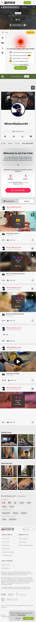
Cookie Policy (22, 615)
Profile (3, 143)
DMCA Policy (5, 545)
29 (5, 380)
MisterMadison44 (14, 207)
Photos (17, 143)
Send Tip (12, 240)
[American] (9, 502)
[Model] (33, 88)
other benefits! (24, 65)
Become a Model (23, 538)
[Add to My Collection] (32, 240)
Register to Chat (20, 68)
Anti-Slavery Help (6, 555)
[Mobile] (15, 502)
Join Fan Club (19, 190)
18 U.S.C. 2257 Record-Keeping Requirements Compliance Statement (17, 606)
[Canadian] (3, 502)
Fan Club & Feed (27, 143)
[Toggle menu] (2, 2)
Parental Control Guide (8, 552)
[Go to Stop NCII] (12, 599)
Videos (25, 7)
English (27, 529)
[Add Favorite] (3, 32)
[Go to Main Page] (11, 3)
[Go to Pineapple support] (3, 599)
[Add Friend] (22, 136)
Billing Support (6, 568)
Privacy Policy (6, 538)
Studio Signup (22, 542)
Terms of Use (5, 542)
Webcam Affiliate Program (26, 545)
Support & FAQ (6, 565)
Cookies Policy (6, 548)
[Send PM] (31, 136)
